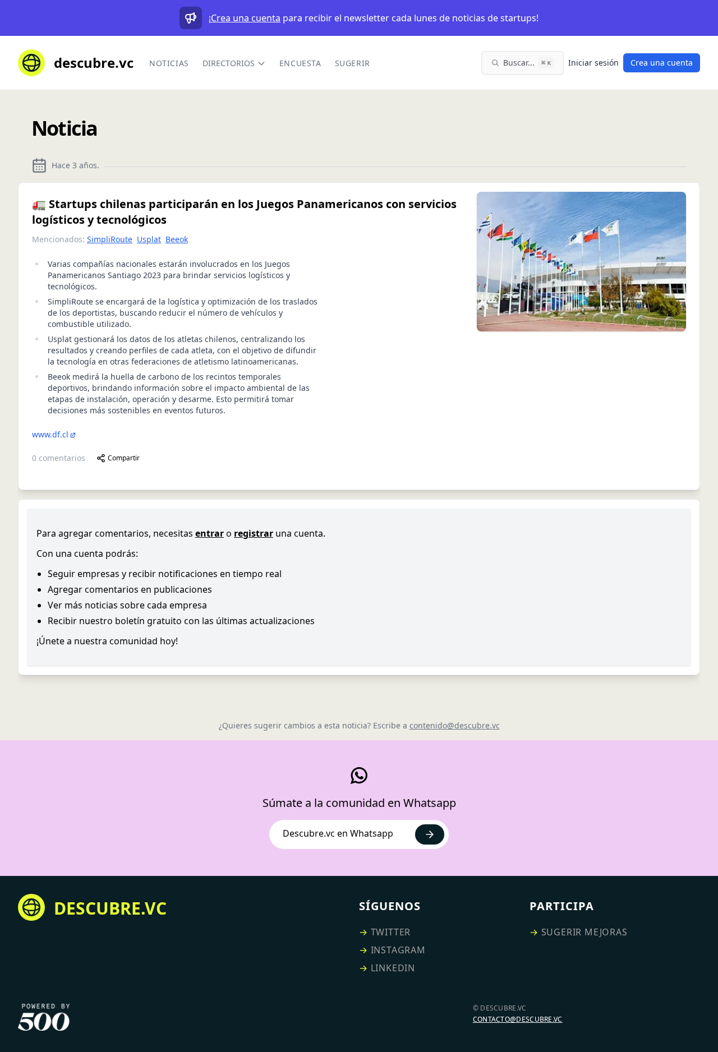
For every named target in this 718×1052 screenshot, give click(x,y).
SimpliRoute (109, 239)
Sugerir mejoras (584, 932)
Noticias (169, 63)
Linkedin (393, 968)
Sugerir (352, 63)
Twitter (391, 932)
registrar (253, 533)
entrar (209, 533)
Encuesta (300, 63)
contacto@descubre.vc (518, 1019)
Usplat (149, 239)
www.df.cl (50, 434)
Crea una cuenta (245, 18)
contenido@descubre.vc (454, 725)
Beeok (176, 239)
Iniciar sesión (593, 62)
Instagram (398, 950)
